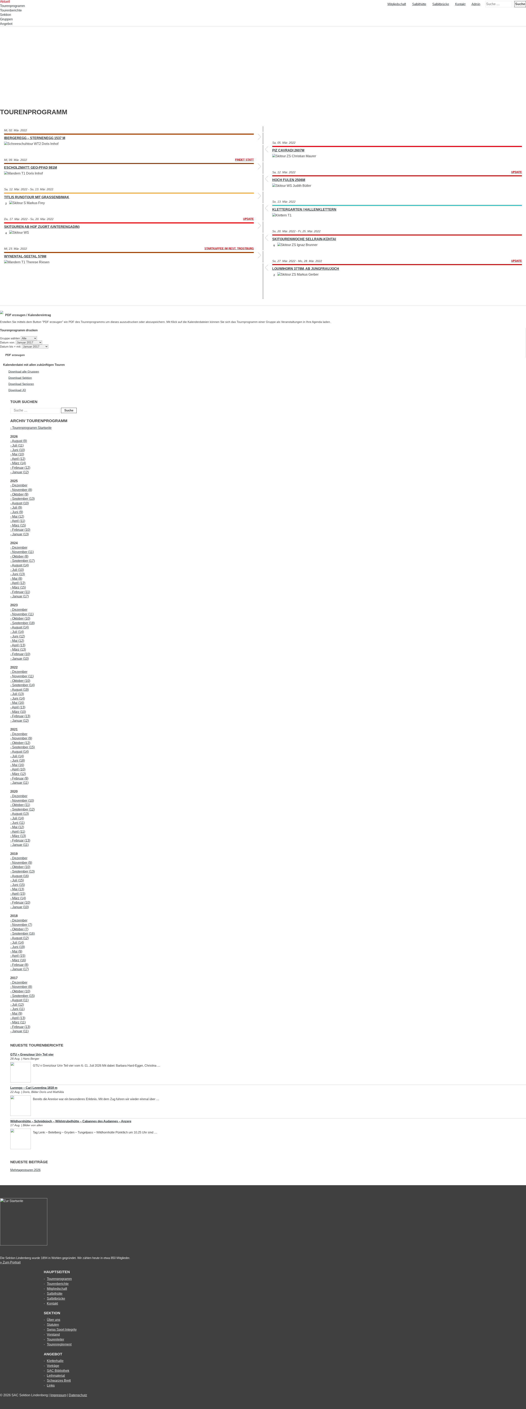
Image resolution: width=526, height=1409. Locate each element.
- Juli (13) (17, 694)
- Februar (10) (20, 529)
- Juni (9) (16, 512)
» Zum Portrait (10, 1262)
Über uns (53, 1319)
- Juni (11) (17, 823)
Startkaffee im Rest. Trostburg (229, 248)
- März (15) (18, 525)
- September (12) (22, 809)
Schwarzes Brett (59, 1380)
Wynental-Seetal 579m (25, 256)
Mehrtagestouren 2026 (25, 1170)
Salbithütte (419, 4)
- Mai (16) (17, 702)
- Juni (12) (17, 636)
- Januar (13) (19, 534)
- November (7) (21, 924)
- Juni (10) (17, 450)
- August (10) (19, 503)
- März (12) (18, 774)
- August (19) (19, 689)
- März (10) (18, 712)
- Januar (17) (19, 596)
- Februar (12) (20, 467)
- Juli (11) (17, 445)
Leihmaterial (56, 1375)
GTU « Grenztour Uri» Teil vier (32, 1054)
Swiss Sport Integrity (62, 1329)
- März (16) (18, 960)
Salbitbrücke (440, 4)
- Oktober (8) (19, 556)
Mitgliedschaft (397, 4)
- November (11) (22, 552)
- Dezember (18, 485)
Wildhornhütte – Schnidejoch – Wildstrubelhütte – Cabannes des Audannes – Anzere (70, 1121)
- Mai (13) (17, 889)
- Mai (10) (17, 454)
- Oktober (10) (20, 618)
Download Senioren (21, 384)
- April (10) (17, 769)
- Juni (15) (17, 885)
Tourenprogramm (12, 6)
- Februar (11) (20, 592)
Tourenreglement (59, 1344)
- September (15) (22, 747)
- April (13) (17, 645)
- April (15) (17, 893)
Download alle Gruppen (23, 371)
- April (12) (17, 459)
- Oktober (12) (20, 743)
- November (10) (22, 800)
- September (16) (22, 933)
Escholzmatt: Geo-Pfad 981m (30, 167)
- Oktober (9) (19, 494)
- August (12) (19, 938)
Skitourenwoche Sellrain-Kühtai (304, 239)
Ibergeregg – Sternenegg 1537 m (34, 138)
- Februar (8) (19, 965)
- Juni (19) (17, 947)
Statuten (53, 1324)
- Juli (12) (17, 1004)
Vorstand (53, 1334)
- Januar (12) (19, 472)
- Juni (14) (17, 698)
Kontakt (460, 4)
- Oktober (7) (19, 929)
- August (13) (19, 813)
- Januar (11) (19, 782)
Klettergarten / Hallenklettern (304, 209)
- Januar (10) (19, 658)
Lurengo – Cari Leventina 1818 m (33, 1087)
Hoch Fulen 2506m (288, 180)
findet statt (244, 159)
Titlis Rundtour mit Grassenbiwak (36, 197)
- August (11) (19, 1000)
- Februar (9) (19, 778)
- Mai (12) (17, 516)
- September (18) (22, 623)
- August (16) (19, 876)
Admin (476, 4)
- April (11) (17, 521)
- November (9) (21, 738)
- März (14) (18, 463)
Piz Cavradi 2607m (288, 150)
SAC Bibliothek (58, 1370)
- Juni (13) (17, 574)
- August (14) (19, 565)
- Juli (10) (17, 570)
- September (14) (22, 685)
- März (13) (18, 649)
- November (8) (21, 490)
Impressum (58, 1395)
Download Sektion (20, 377)
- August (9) (18, 441)
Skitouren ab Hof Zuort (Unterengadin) (42, 227)
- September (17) (22, 560)
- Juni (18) (17, 760)
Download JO (17, 390)
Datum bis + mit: (11, 346)
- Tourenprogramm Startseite (31, 428)
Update (516, 172)
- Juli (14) (17, 632)
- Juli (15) (17, 880)
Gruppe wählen (10, 338)
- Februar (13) (20, 716)
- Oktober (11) (20, 805)
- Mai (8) (16, 578)
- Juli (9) (16, 507)
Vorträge (53, 1365)
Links (51, 1385)
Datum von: (8, 342)
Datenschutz (78, 1395)
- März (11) (18, 1022)
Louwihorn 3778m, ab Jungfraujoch (305, 268)
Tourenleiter (55, 1339)
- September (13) (22, 498)
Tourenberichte (11, 10)
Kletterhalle (55, 1361)
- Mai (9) (16, 951)
